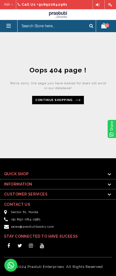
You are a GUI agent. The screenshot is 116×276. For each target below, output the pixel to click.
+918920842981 (52, 4)
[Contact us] (10, 265)
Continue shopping (53, 100)
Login (98, 4)
